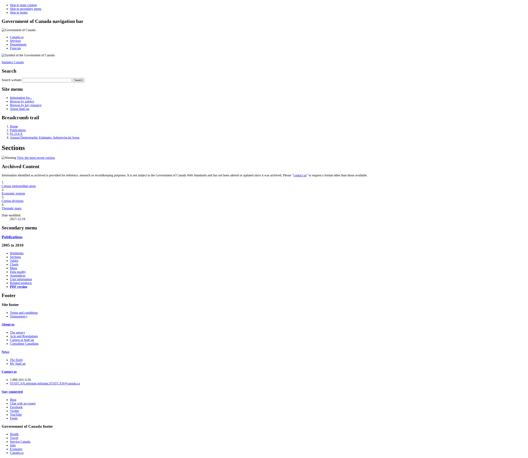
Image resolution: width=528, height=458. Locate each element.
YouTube (16, 414)
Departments (18, 44)
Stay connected (12, 391)
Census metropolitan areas (19, 186)
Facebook (16, 407)
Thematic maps (11, 208)
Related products (21, 283)
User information (21, 279)
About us (8, 324)
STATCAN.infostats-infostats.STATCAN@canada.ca (45, 383)
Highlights (17, 253)
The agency (17, 332)
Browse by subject (22, 101)
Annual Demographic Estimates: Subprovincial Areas (44, 137)
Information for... (21, 97)
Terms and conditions (24, 312)
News (5, 352)
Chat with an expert (22, 403)
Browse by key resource (25, 105)
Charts (14, 264)
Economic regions (13, 193)
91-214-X (16, 134)
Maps (13, 268)
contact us (299, 175)
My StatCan (18, 363)
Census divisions (13, 201)
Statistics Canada (13, 62)
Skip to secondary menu (25, 9)
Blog (13, 399)
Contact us (9, 371)
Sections (15, 257)
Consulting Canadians (24, 343)
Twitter (14, 411)
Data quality (18, 272)
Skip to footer (19, 12)
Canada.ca (17, 37)
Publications (18, 130)
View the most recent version (36, 157)
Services (15, 40)
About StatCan (19, 109)
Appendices (17, 275)
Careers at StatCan (22, 340)
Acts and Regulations (24, 336)
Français (15, 48)
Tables (14, 260)
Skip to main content (23, 5)
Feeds (14, 418)
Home (14, 126)
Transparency (18, 316)
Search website (11, 80)
